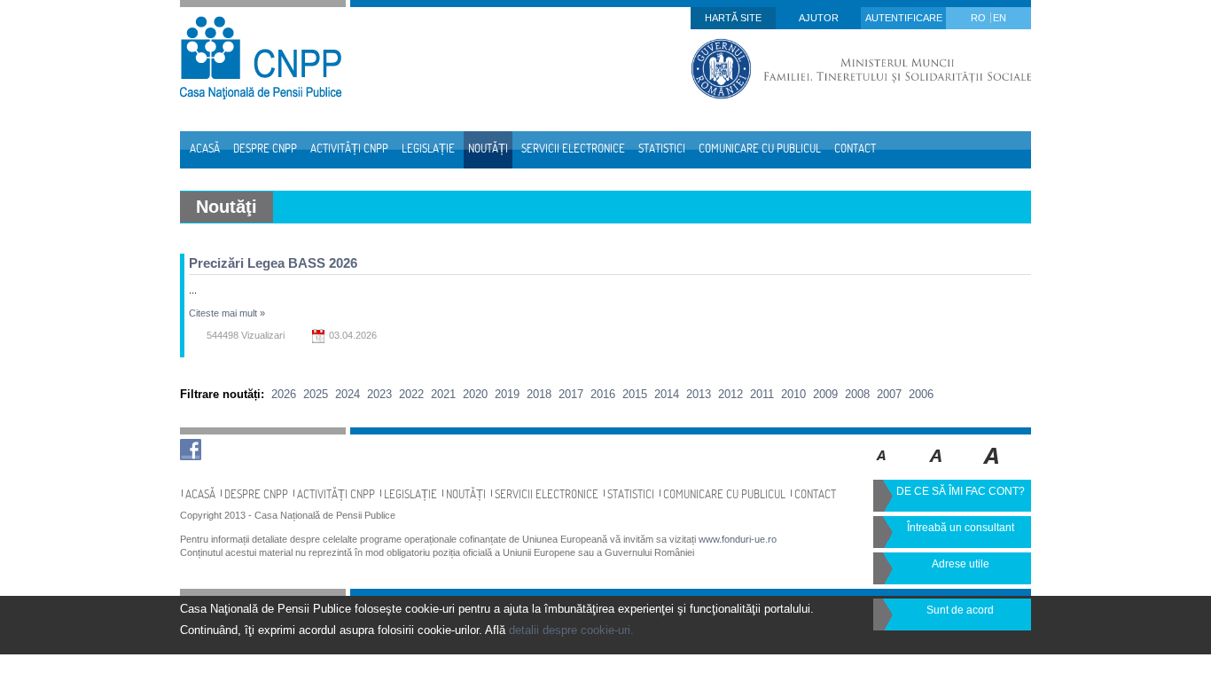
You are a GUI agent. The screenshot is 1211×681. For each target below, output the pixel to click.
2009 (825, 394)
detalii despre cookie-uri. (571, 630)
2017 (571, 394)
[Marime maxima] (992, 468)
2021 (443, 394)
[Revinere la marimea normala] (881, 468)
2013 (698, 394)
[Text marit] (936, 468)
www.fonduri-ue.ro (738, 539)
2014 (666, 394)
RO (979, 17)
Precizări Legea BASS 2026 (273, 262)
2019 (507, 394)
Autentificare (903, 17)
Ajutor (819, 17)
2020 (475, 394)
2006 (921, 394)
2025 (315, 394)
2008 (857, 394)
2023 (379, 394)
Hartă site (733, 17)
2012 (730, 394)
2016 (602, 394)
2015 (634, 394)
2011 (762, 394)
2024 (347, 394)
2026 (283, 394)
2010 (793, 394)
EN (999, 17)
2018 (539, 394)
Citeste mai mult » (227, 313)
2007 (889, 394)
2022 (411, 394)
